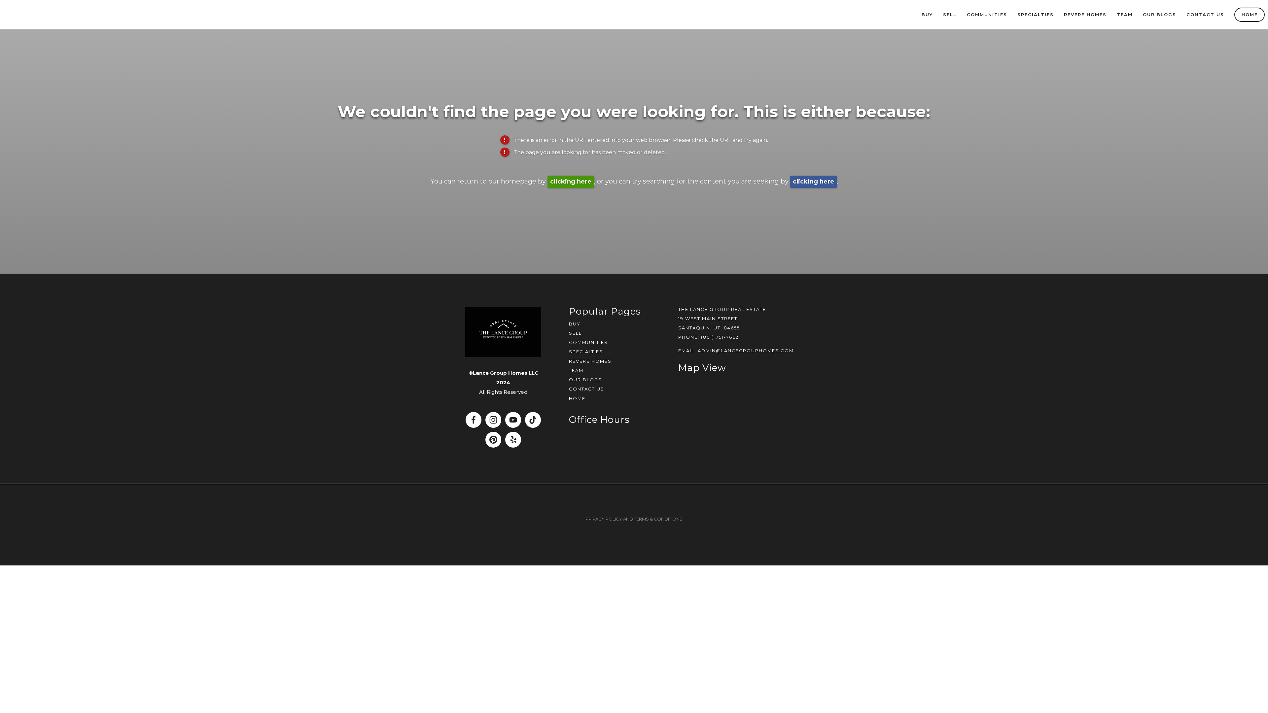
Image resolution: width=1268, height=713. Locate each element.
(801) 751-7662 (720, 337)
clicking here (570, 181)
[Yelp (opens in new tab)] (513, 440)
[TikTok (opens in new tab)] (533, 420)
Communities (987, 14)
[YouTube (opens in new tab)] (513, 420)
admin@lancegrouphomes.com (746, 350)
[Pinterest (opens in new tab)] (493, 440)
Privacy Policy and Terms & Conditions (634, 519)
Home (1250, 14)
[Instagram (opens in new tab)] (493, 420)
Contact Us (1205, 14)
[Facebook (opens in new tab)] (473, 420)
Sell (950, 14)
